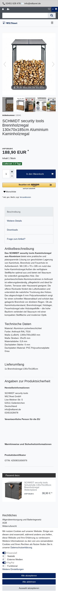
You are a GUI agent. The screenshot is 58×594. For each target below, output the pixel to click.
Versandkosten (25, 197)
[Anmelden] (3, 9)
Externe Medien (15, 559)
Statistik (11, 556)
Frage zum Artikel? (16, 239)
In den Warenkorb (35, 174)
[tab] (29, 211)
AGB (4, 523)
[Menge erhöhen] (12, 172)
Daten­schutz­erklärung (21, 547)
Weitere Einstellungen (13, 569)
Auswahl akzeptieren (29, 588)
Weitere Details (14, 221)
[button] (29, 186)
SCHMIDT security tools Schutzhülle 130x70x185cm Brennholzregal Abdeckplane (37, 486)
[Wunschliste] (49, 9)
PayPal (10, 562)
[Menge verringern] (12, 176)
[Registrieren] (8, 9)
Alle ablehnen (29, 582)
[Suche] (52, 15)
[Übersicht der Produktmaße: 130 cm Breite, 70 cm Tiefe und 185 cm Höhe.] (21, 105)
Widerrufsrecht (9, 526)
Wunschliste (10, 192)
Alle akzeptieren (29, 575)
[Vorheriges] (4, 64)
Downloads (12, 230)
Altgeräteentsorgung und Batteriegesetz (21, 519)
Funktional (12, 566)
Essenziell (12, 553)
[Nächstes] (53, 64)
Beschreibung (13, 212)
